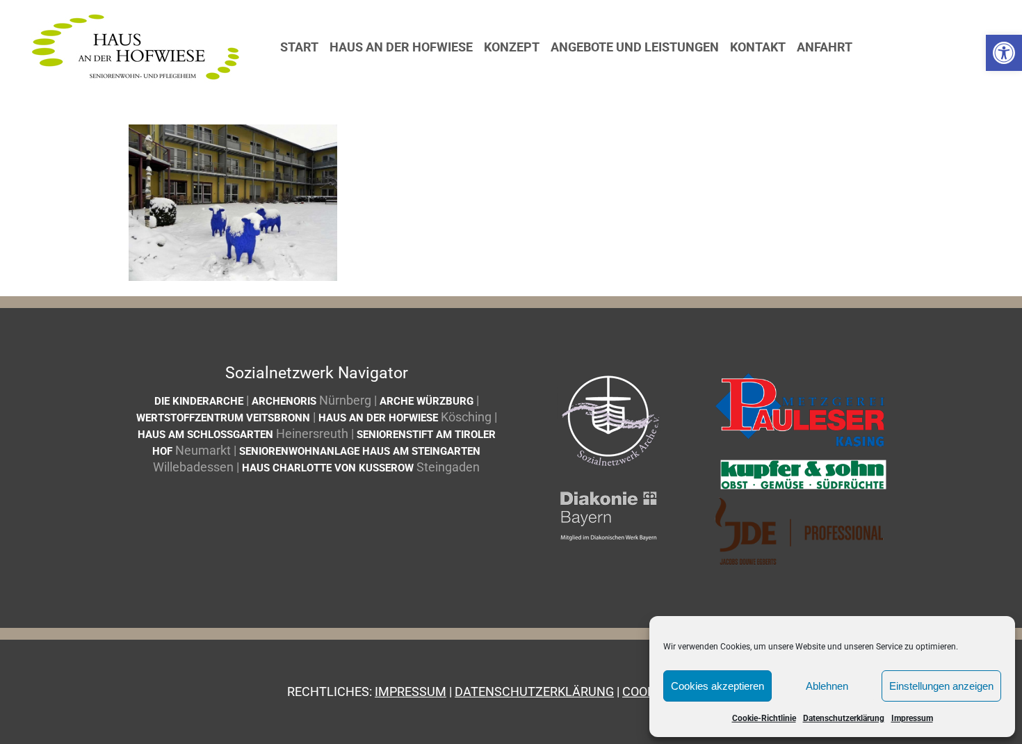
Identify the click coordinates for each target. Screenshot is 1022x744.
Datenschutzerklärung (843, 718)
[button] (1004, 53)
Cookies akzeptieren (717, 686)
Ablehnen (827, 686)
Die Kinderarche (198, 401)
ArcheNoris (284, 401)
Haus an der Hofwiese (378, 418)
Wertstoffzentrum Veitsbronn (223, 418)
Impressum (912, 718)
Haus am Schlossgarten (205, 434)
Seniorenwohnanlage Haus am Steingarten (359, 451)
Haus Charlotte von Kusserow (328, 468)
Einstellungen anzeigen (941, 686)
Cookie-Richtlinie (764, 718)
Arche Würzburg (426, 401)
